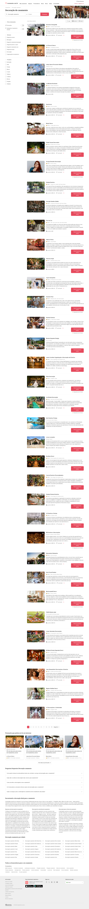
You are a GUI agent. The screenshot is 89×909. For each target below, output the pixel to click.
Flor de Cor (49, 220)
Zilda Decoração (50, 376)
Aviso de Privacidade (9, 885)
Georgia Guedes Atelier (52, 201)
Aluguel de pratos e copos (12, 44)
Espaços (30, 3)
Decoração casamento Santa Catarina (53, 843)
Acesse (76, 3)
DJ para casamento (23, 872)
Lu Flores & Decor (51, 45)
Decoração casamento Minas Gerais (72, 841)
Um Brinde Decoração (52, 397)
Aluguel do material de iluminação (14, 42)
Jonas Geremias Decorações (54, 631)
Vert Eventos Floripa (51, 418)
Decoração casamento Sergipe (11, 854)
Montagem (9, 39)
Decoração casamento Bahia (11, 846)
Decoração (9, 52)
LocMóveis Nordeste (51, 83)
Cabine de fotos (14, 872)
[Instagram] (54, 882)
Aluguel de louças (10, 49)
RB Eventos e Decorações (53, 532)
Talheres (8, 74)
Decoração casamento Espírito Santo (73, 846)
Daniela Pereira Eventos (52, 494)
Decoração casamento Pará (11, 851)
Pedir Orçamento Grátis (77, 37)
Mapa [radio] (81, 21)
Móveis (8, 79)
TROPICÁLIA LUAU (51, 612)
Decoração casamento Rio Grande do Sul (33, 843)
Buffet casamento (8, 868)
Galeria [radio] (75, 21)
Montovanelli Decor (51, 591)
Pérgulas (9, 81)
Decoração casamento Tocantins (72, 854)
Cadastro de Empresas (9, 891)
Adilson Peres (50, 239)
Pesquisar (44, 14)
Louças (8, 71)
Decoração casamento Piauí (11, 857)
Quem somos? (8, 893)
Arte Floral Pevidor (51, 572)
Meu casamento (23, 3)
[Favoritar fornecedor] (43, 25)
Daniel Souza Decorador (52, 142)
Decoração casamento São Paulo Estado (33, 841)
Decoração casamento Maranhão (52, 851)
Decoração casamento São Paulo (12, 841)
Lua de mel (50, 870)
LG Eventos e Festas (51, 513)
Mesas (8, 69)
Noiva (42, 3)
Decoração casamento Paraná (11, 843)
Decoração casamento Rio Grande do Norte (53, 849)
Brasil (69, 882)
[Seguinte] (83, 748)
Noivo (46, 3)
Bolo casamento (56, 870)
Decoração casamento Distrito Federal (73, 843)
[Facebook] (46, 882)
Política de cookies (9, 886)
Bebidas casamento (74, 870)
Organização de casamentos (13, 54)
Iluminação (9, 62)
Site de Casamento (9, 898)
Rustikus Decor (50, 456)
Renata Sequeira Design (52, 338)
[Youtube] (57, 882)
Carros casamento (70, 868)
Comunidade (56, 3)
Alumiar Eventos (50, 317)
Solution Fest (49, 297)
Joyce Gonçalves (50, 277)
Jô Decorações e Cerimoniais (54, 707)
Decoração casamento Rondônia (52, 854)
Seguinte (56, 727)
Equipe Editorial (8, 895)
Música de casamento (60, 868)
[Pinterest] (52, 882)
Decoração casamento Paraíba (71, 849)
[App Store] (29, 887)
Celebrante (7, 872)
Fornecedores (36, 3)
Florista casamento (26, 870)
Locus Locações (50, 437)
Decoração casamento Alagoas (31, 849)
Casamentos (7, 7)
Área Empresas (80, 1)
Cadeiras (9, 76)
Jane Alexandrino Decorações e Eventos (57, 669)
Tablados (9, 84)
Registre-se (81, 3)
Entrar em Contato (8, 881)
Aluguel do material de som (12, 47)
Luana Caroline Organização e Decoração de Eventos (60, 357)
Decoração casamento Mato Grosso (32, 851)
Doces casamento (65, 870)
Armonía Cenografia (51, 24)
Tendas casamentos (9, 870)
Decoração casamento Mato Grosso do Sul (74, 851)
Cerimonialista (43, 870)
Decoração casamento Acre (51, 857)
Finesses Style (50, 258)
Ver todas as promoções (43, 762)
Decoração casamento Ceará (11, 849)
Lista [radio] (69, 21)
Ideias (50, 3)
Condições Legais (8, 883)
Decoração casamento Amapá (31, 857)
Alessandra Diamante (52, 553)
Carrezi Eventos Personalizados (54, 475)
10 (51, 727)
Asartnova (49, 104)
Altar (8, 64)
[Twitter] (49, 882)
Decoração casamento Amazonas (32, 854)
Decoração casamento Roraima (71, 857)
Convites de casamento (18, 868)
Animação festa (18, 870)
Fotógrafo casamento (41, 868)
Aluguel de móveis (11, 37)
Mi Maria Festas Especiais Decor (54, 650)
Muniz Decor (49, 123)
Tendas (8, 67)
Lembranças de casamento (30, 868)
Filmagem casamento (51, 868)
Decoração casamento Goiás (31, 846)
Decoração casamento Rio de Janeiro (53, 841)
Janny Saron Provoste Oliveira (54, 64)
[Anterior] (5, 748)
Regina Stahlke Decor (52, 688)
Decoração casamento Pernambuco (52, 846)
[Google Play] (38, 887)
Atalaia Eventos (50, 182)
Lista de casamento (35, 870)
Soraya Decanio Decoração (53, 161)
